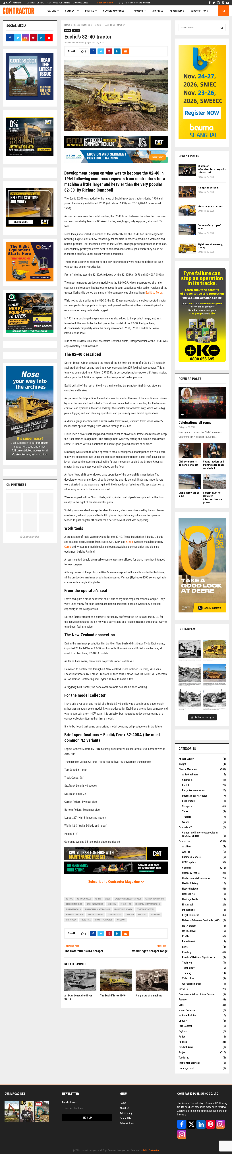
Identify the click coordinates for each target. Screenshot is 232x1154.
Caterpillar (187, 779)
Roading (186, 952)
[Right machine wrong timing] (187, 248)
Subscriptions (127, 1123)
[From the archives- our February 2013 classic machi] (190, 651)
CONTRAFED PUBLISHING (58, 2)
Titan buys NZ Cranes (210, 206)
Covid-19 (183, 989)
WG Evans (121, 920)
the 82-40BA (71, 920)
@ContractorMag (30, 536)
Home (123, 1103)
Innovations (188, 909)
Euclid (67, 30)
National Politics (187, 1015)
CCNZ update (189, 862)
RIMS (185, 946)
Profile (89, 10)
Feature (51, 10)
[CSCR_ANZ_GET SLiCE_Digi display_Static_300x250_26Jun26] (29, 226)
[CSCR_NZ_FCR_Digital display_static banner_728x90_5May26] (116, 147)
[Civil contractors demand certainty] (190, 450)
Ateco (129, 542)
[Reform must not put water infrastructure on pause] (214, 481)
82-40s (98, 899)
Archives (157, 10)
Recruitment (188, 941)
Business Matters (191, 857)
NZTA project (189, 925)
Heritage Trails (190, 899)
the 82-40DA (86, 920)
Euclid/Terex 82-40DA (123, 909)
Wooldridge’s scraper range (149, 951)
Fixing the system (208, 188)
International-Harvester (194, 795)
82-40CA (69, 899)
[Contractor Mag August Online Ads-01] (29, 280)
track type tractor (103, 920)
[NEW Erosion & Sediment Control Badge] (116, 161)
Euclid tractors (73, 909)
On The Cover (189, 931)
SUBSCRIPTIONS (199, 10)
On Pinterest (16, 485)
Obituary (183, 1020)
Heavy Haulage (190, 888)
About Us (124, 1108)
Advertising (177, 10)
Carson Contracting (154, 899)
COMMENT (70, 10)
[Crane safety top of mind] (187, 229)
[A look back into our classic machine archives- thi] (190, 675)
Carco (67, 546)
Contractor (184, 841)
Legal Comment (190, 915)
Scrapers (187, 806)
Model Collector (187, 1010)
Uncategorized (186, 1068)
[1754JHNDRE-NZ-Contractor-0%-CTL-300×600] (202, 611)
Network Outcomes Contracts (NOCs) (201, 920)
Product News (186, 1047)
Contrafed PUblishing (76, 42)
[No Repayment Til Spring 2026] (116, 873)
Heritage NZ (188, 893)
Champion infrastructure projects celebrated (212, 169)
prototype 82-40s (95, 915)
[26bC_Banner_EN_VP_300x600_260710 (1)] (202, 138)
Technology (188, 967)
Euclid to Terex (153, 292)
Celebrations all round (195, 422)
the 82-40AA (155, 915)
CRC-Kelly (111, 904)
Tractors (76, 30)
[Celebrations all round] (202, 403)
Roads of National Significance (198, 957)
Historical (187, 904)
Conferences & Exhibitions (196, 878)
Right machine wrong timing (139, 2)
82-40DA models (84, 899)
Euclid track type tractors (147, 904)
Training (186, 973)
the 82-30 (130, 915)
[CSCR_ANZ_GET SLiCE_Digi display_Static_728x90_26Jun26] (116, 859)
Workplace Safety (191, 983)
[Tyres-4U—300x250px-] (29, 331)
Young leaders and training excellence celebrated (214, 465)
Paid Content (185, 1025)
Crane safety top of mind (209, 227)
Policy (182, 1036)
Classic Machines (113, 10)
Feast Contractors (145, 909)
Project (138, 10)
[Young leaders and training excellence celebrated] (214, 450)
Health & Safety (190, 883)
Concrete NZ (185, 827)
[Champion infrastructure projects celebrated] (187, 170)
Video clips (188, 978)
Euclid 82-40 (126, 904)
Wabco (185, 822)
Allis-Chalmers (190, 774)
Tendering (184, 1057)
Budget (182, 764)
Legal (181, 1004)
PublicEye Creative (151, 1150)
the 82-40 (142, 915)
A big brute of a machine (149, 995)
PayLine (183, 1031)
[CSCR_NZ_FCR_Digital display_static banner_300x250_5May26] (29, 155)
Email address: (69, 1102)
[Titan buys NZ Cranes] (187, 210)
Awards (186, 851)
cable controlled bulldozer (128, 899)
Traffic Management (189, 1062)
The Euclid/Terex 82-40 (112, 995)
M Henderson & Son (75, 915)
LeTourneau (188, 800)
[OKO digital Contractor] (202, 361)
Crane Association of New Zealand (197, 994)
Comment (187, 867)
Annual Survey (186, 758)
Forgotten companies (193, 790)
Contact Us (125, 1118)
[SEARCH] (222, 27)
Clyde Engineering (95, 904)
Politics (183, 1041)
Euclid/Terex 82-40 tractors (97, 909)
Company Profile (191, 872)
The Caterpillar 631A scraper (83, 951)
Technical (187, 962)
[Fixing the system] (187, 192)
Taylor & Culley (114, 915)
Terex (185, 811)
